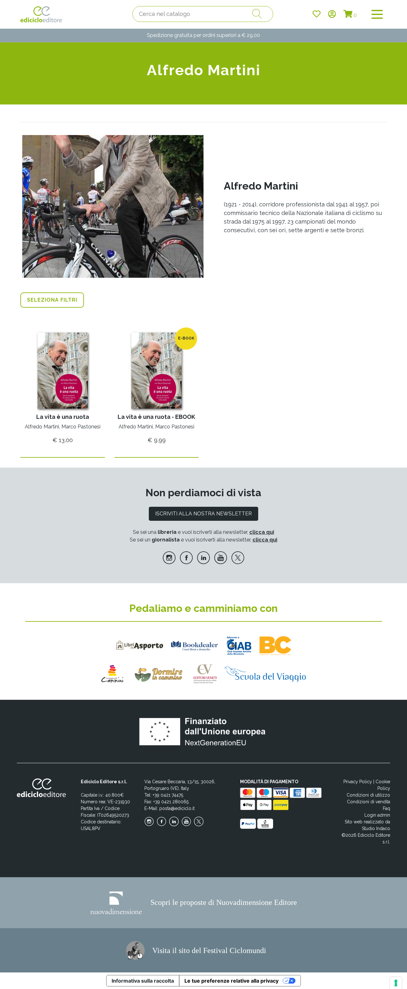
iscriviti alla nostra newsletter (203, 514)
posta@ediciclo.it (177, 808)
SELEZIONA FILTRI (52, 300)
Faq (386, 808)
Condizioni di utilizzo (368, 795)
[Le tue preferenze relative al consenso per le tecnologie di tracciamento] (396, 983)
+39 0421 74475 (168, 795)
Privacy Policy (357, 781)
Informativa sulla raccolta (143, 981)
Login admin (377, 815)
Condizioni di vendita (368, 801)
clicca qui (261, 532)
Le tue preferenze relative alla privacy (231, 981)
